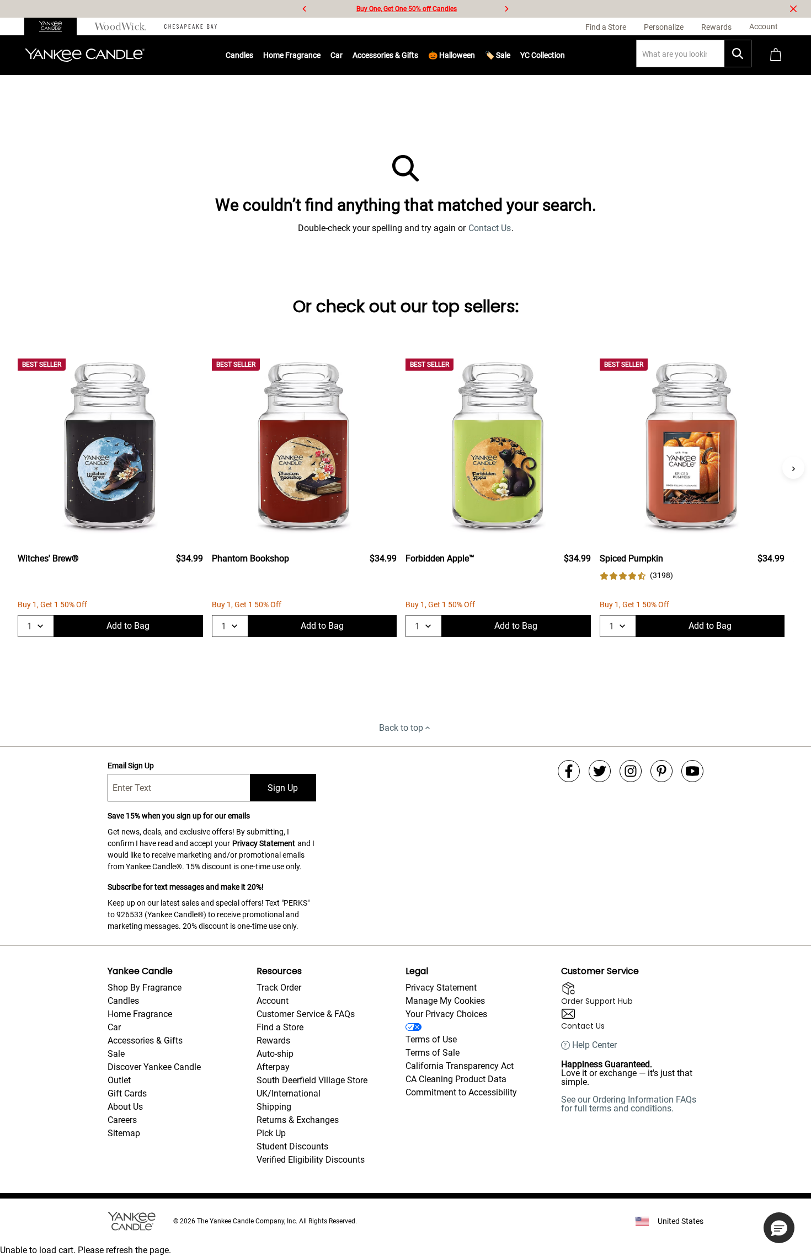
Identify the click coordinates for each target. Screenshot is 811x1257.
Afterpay (273, 1067)
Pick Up (271, 1133)
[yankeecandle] (55, 26)
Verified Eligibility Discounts (311, 1159)
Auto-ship (275, 1054)
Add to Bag (128, 626)
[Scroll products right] (793, 468)
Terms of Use (431, 1039)
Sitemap (124, 1133)
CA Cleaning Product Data (456, 1079)
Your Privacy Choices (446, 1014)
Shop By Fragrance (145, 987)
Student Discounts (292, 1146)
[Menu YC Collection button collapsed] (565, 55)
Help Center (594, 1045)
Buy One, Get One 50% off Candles (406, 9)
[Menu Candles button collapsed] (253, 55)
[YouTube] (692, 771)
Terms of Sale (433, 1052)
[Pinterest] (661, 771)
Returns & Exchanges (298, 1120)
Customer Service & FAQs (306, 1014)
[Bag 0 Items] (776, 55)
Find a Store (280, 1027)
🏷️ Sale (497, 55)
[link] (636, 575)
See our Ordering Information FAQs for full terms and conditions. (628, 1104)
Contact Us (489, 228)
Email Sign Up (131, 765)
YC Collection (542, 55)
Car (114, 1027)
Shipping (274, 1106)
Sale (116, 1054)
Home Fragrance (292, 55)
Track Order (279, 987)
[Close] (793, 9)
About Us (125, 1106)
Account (273, 1001)
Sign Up (283, 788)
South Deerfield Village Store (312, 1080)
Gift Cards (127, 1093)
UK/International (289, 1093)
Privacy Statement (263, 843)
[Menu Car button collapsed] (342, 55)
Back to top (401, 728)
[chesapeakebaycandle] (191, 26)
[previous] (304, 8)
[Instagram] (631, 771)
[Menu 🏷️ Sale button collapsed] (510, 55)
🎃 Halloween (451, 55)
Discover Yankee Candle (154, 1067)
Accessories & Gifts (385, 55)
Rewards (273, 1040)
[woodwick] (121, 26)
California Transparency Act (460, 1066)
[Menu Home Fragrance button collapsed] (320, 55)
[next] (506, 8)
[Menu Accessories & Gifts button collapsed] (418, 55)
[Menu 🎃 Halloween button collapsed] (475, 55)
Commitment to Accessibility (461, 1092)
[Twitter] (600, 771)
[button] (779, 1227)
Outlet (119, 1080)
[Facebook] (569, 771)
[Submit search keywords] (737, 53)
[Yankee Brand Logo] (84, 55)
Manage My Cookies (445, 1001)
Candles (239, 55)
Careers (122, 1120)
